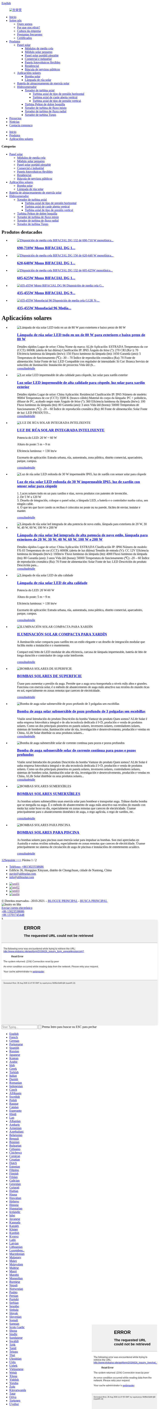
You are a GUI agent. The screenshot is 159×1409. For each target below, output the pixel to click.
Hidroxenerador (26, 86)
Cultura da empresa (29, 31)
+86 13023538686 (13, 911)
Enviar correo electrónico (17, 908)
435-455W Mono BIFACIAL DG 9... (46, 293)
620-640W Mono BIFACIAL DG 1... (46, 263)
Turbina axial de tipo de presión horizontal (58, 93)
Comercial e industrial (38, 59)
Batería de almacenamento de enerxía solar (43, 83)
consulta (22, 368)
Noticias (14, 121)
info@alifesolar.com (21, 877)
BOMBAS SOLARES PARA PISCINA (48, 832)
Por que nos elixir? (28, 27)
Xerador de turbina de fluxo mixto (46, 107)
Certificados (24, 38)
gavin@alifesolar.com (22, 873)
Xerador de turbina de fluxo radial (45, 111)
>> (19, 860)
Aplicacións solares (29, 73)
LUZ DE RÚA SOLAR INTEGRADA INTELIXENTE (61, 430)
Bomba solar (32, 76)
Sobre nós (15, 20)
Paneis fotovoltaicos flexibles (42, 62)
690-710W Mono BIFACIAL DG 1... (46, 248)
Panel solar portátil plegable (42, 55)
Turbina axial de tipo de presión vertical (57, 100)
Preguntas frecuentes (29, 34)
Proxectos (15, 118)
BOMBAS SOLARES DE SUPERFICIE (49, 676)
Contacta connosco (21, 125)
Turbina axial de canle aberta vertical (55, 97)
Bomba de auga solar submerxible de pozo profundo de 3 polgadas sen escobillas (81, 711)
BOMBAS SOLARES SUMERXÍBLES (48, 794)
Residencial (32, 66)
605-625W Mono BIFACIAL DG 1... (46, 278)
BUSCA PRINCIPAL (93, 901)
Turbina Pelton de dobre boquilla (45, 104)
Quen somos (24, 24)
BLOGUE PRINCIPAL (63, 901)
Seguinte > (11, 860)
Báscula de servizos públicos (42, 69)
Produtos (14, 41)
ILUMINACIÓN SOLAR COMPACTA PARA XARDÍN (62, 634)
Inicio (12, 17)
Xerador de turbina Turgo (40, 114)
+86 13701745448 (13, 915)
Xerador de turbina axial (39, 90)
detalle (31, 368)
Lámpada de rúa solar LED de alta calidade (52, 583)
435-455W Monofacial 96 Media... (44, 308)
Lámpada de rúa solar (38, 80)
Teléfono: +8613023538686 (26, 866)
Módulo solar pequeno (38, 52)
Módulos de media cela (39, 48)
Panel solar (23, 45)
